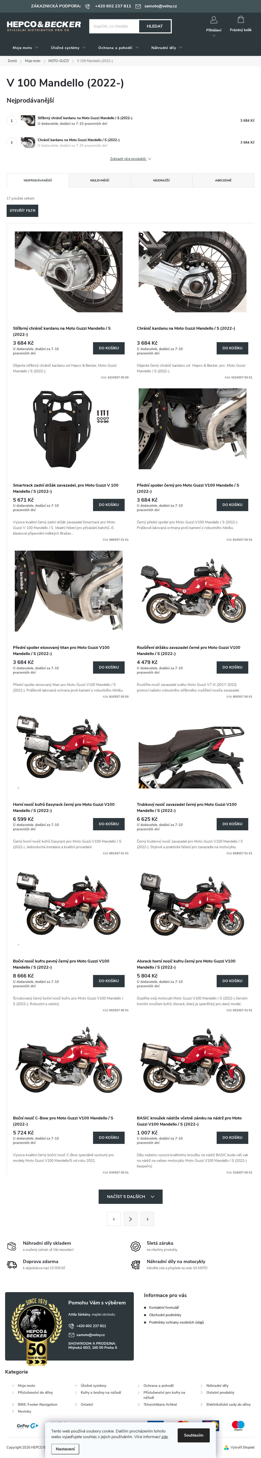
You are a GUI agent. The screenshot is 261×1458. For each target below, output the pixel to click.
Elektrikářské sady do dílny (228, 1404)
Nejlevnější (99, 180)
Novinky (24, 1411)
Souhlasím (193, 1435)
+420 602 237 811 (91, 1326)
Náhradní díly (217, 1385)
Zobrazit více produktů (128, 159)
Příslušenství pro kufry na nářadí (164, 1395)
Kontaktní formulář (164, 1307)
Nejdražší (161, 180)
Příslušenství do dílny (35, 1392)
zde (164, 1437)
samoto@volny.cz (90, 1334)
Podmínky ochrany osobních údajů (176, 1322)
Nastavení (65, 1449)
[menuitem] (26, 48)
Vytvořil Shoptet (242, 1447)
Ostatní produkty (220, 1392)
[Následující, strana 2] (130, 1219)
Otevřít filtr (22, 210)
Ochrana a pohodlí (158, 1385)
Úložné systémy (93, 1385)
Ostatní (87, 1404)
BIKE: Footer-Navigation (37, 1404)
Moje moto (26, 1385)
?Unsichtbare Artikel (160, 1404)
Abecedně (223, 180)
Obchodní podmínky (165, 1315)
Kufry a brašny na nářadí (101, 1392)
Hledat (155, 26)
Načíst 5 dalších (126, 1197)
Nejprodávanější (38, 180)
